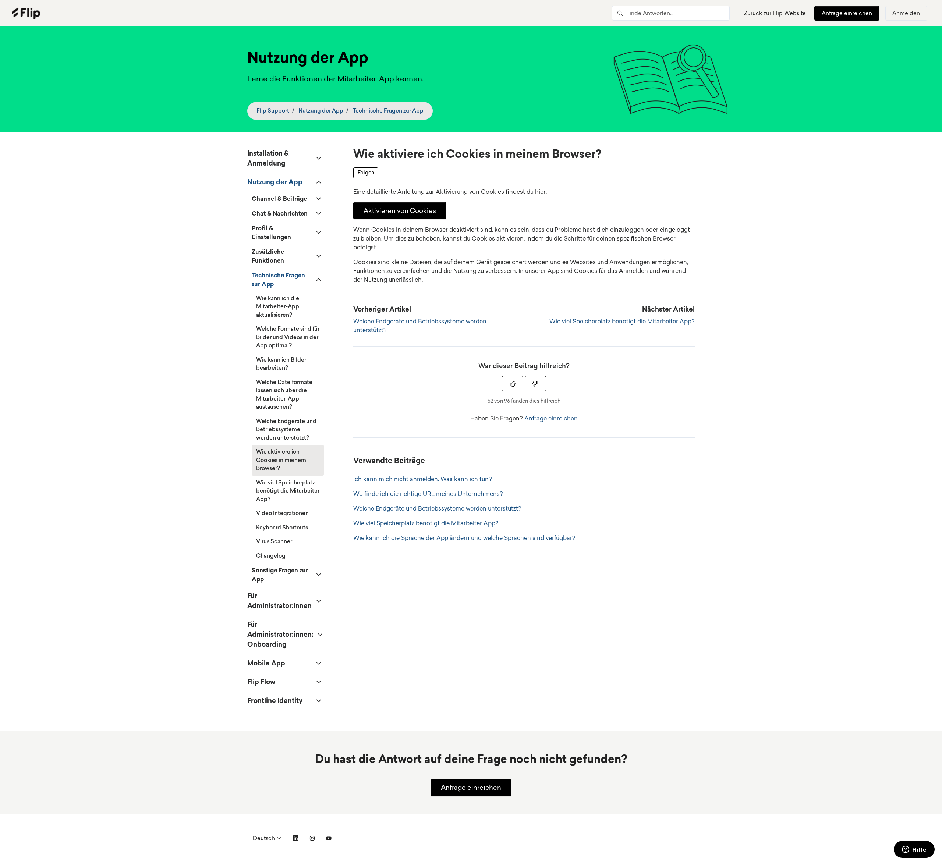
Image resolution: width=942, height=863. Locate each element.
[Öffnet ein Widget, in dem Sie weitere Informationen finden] (914, 850)
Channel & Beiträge (279, 198)
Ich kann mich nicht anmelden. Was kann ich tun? (422, 479)
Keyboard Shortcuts (282, 527)
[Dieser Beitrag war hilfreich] (512, 383)
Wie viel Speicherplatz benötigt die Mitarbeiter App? (622, 321)
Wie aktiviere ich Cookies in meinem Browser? (281, 460)
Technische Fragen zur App (388, 110)
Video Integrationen (282, 513)
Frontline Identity (274, 700)
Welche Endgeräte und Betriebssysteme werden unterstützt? (437, 508)
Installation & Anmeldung (268, 158)
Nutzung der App (320, 110)
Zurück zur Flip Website (775, 13)
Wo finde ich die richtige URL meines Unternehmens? (428, 493)
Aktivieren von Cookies (400, 210)
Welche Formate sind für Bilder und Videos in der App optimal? (287, 337)
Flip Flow (261, 681)
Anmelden (906, 13)
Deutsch (264, 838)
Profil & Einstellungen (271, 232)
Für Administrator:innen (279, 600)
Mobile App (266, 663)
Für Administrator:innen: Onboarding (280, 634)
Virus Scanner (274, 541)
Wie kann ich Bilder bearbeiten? (281, 364)
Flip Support (272, 110)
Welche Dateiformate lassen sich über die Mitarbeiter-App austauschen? (284, 394)
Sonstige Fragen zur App (280, 574)
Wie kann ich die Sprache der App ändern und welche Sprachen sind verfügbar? (464, 537)
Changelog (271, 556)
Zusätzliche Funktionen (268, 256)
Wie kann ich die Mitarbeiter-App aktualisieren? (277, 306)
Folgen (366, 172)
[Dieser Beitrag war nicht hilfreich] (535, 383)
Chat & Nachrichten (280, 213)
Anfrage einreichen (847, 13)
